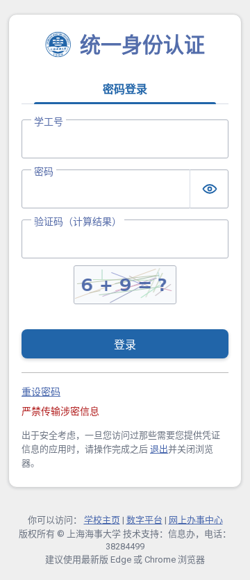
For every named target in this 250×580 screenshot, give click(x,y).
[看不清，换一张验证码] (125, 284)
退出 (159, 449)
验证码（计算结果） (78, 221)
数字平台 (144, 520)
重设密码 (41, 391)
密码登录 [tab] (125, 89)
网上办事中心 (196, 520)
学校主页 (102, 520)
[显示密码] (209, 188)
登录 (125, 345)
